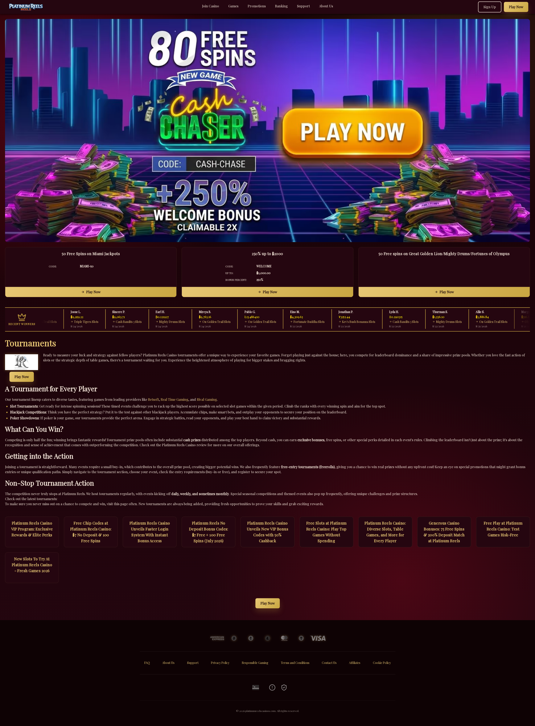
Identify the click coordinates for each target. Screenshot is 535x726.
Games (233, 6)
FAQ (147, 663)
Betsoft (153, 399)
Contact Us (329, 663)
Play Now (93, 292)
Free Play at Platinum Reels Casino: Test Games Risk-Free (503, 529)
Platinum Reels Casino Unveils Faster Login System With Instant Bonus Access (149, 532)
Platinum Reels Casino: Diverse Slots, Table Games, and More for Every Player (385, 532)
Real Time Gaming (174, 399)
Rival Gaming (207, 399)
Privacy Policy (220, 663)
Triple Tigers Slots (67, 322)
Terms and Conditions (295, 663)
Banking (281, 6)
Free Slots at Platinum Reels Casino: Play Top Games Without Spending (326, 532)
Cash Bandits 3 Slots (110, 322)
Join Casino (210, 6)
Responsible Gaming (255, 663)
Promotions (257, 6)
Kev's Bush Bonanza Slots (339, 322)
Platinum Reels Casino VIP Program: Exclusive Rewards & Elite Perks (32, 529)
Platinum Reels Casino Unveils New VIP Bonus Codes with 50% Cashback (267, 532)
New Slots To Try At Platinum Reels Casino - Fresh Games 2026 (32, 564)
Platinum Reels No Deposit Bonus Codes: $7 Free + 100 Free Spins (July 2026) (208, 532)
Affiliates (354, 663)
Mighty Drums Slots (153, 322)
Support (303, 6)
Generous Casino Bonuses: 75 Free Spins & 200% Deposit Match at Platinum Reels (444, 532)
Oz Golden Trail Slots (198, 322)
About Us (326, 6)
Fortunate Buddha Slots (290, 322)
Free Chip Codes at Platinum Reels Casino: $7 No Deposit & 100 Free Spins (91, 532)
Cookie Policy (382, 663)
